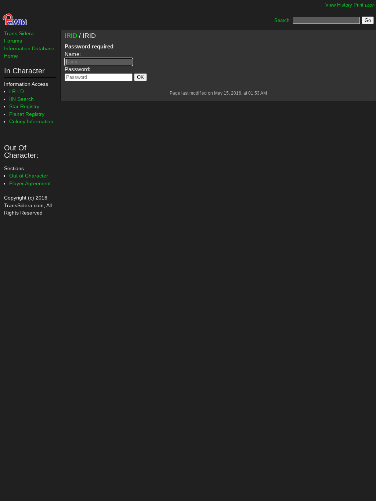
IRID (71, 35)
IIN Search (21, 99)
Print (359, 5)
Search (281, 20)
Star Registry (24, 106)
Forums (13, 41)
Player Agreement (30, 183)
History (344, 5)
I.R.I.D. (17, 91)
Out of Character (28, 176)
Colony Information (31, 121)
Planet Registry (26, 114)
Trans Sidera (19, 33)
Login (370, 5)
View (330, 5)
